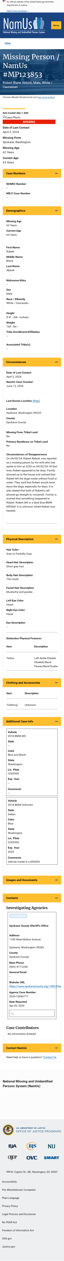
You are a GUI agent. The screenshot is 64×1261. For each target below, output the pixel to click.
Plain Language (10, 1198)
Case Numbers (15, 173)
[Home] (24, 25)
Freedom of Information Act (18, 1230)
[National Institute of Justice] (51, 1144)
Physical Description (20, 539)
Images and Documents (21, 880)
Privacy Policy (10, 1206)
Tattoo (10, 658)
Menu (56, 25)
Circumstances (16, 362)
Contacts (12, 898)
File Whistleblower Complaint (18, 1189)
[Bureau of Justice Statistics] (32, 1148)
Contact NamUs (16, 1048)
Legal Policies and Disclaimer (19, 1214)
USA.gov (7, 1238)
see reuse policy (46, 97)
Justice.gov (8, 1246)
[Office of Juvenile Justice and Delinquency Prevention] (12, 1158)
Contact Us (49, 1057)
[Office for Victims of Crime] (31, 1157)
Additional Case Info (19, 721)
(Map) (36, 400)
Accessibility (9, 1181)
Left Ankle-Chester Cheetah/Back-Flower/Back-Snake (46, 662)
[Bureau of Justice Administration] (13, 1144)
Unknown (30, 705)
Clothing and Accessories (23, 682)
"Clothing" (12, 705)
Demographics (15, 210)
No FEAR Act (9, 1222)
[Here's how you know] (32, 6)
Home (8, 43)
